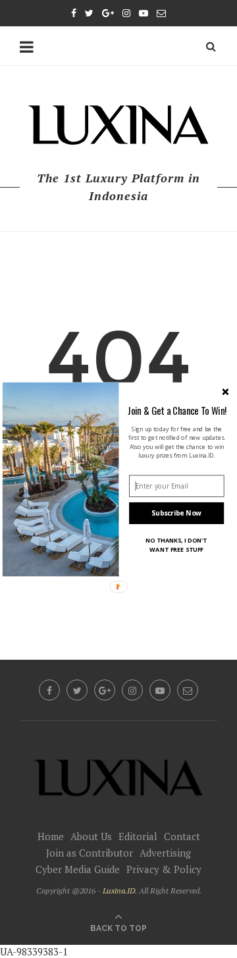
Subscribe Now (176, 513)
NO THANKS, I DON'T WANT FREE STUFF (176, 544)
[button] (177, 410)
